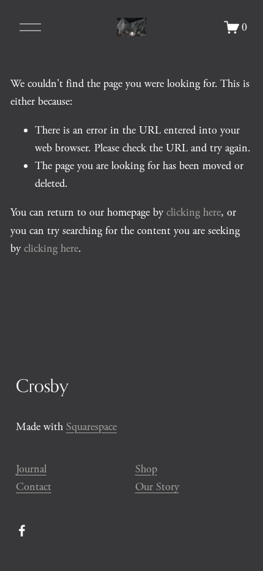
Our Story (157, 487)
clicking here (193, 212)
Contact (33, 487)
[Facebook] (22, 530)
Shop (146, 469)
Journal (31, 469)
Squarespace (91, 427)
